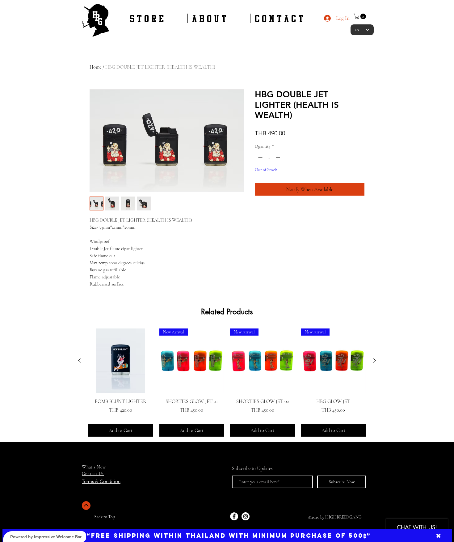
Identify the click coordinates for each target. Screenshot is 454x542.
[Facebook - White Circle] (234, 516)
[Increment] (278, 157)
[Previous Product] (79, 360)
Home (95, 67)
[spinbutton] (269, 157)
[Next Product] (374, 360)
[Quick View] (120, 360)
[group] (227, 382)
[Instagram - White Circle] (246, 516)
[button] (360, 16)
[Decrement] (259, 157)
